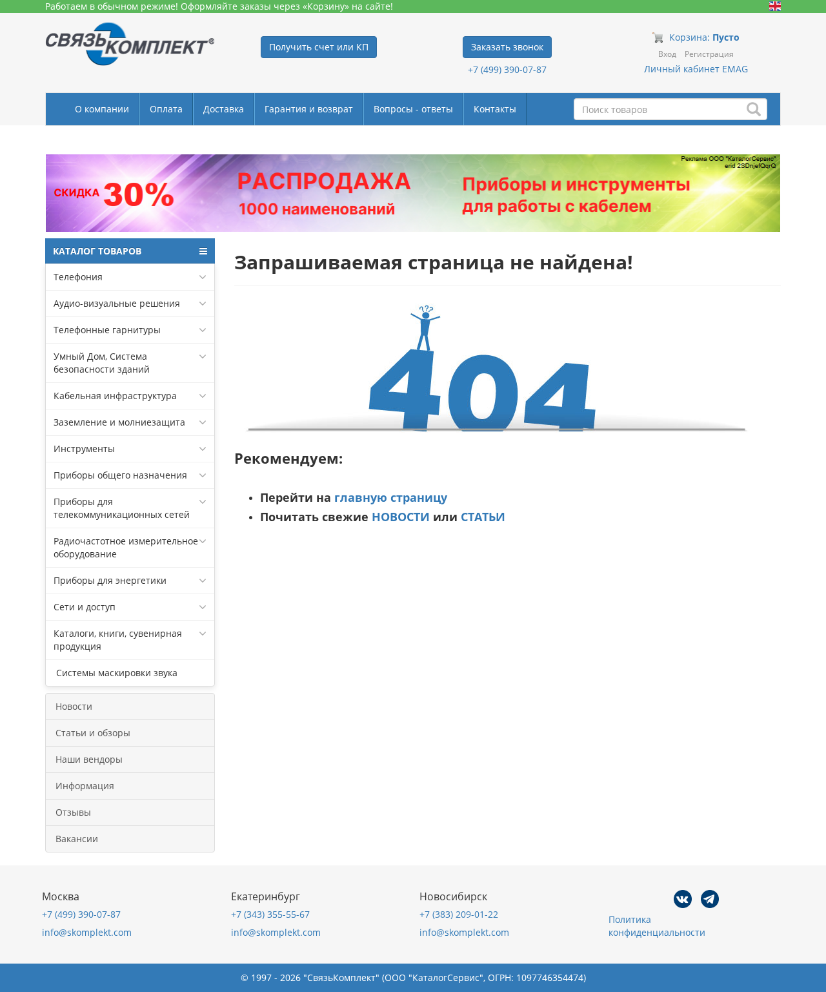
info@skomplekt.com (87, 932)
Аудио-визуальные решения (117, 303)
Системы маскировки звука (115, 672)
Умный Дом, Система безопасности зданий (102, 362)
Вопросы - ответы (413, 109)
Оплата (166, 109)
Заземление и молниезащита (119, 422)
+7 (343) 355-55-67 (270, 914)
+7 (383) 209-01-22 (458, 914)
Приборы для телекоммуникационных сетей (122, 508)
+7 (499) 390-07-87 (507, 69)
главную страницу (390, 497)
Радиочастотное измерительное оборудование (126, 547)
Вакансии (76, 838)
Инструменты (84, 448)
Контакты (495, 109)
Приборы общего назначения (120, 475)
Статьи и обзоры (92, 733)
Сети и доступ (85, 607)
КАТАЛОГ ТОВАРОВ (97, 251)
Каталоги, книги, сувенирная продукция (118, 639)
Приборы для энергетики (110, 580)
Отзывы (73, 812)
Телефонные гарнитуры (107, 330)
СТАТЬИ (483, 516)
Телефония (78, 277)
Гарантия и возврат (309, 109)
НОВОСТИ (401, 516)
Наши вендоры (89, 759)
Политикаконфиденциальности (657, 925)
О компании (102, 109)
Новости (73, 706)
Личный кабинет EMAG (696, 69)
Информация (84, 786)
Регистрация (709, 53)
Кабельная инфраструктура (115, 395)
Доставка (223, 109)
